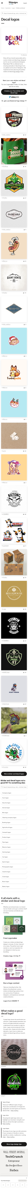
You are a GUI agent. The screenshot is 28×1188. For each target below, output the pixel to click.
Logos (13, 8)
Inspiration (8, 8)
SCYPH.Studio (6, 735)
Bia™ (3, 1095)
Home (2, 8)
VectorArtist (5, 767)
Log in (25, 3)
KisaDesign (5, 166)
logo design (16, 71)
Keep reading (14, 1110)
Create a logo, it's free (10, 956)
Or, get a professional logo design (13, 101)
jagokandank (6, 545)
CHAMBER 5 (6, 514)
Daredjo (4, 1066)
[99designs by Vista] (13, 3)
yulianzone (24, 55)
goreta (4, 451)
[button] (26, 1178)
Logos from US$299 (10, 1001)
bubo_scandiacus (6, 134)
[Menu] (2, 3)
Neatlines (5, 198)
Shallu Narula (6, 704)
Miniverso (5, 261)
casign (4, 609)
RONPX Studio (6, 672)
